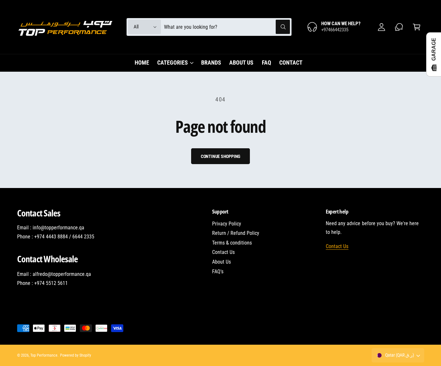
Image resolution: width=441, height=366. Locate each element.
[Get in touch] (399, 27)
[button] (417, 27)
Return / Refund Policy (235, 233)
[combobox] (227, 27)
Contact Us (223, 252)
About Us (221, 262)
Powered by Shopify (75, 355)
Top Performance (43, 355)
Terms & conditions (232, 243)
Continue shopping (221, 156)
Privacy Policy (226, 224)
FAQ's (217, 271)
